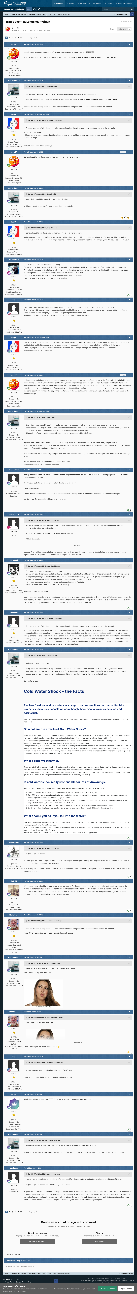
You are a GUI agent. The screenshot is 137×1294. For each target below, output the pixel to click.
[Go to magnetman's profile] (13, 479)
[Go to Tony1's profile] (13, 308)
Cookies (28, 1282)
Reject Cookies (126, 1289)
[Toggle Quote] (27, 86)
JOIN (29, 9)
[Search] (132, 9)
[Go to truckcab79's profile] (13, 523)
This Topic (123, 9)
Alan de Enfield (14, 81)
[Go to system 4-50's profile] (13, 1103)
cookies (18, 1289)
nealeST (17, 28)
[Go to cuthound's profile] (13, 569)
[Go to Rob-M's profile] (13, 890)
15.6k (15, 586)
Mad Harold (14, 260)
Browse (59, 3)
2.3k (14, 285)
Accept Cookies (108, 1289)
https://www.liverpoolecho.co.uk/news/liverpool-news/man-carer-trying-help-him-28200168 (59, 52)
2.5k (14, 325)
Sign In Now (99, 1241)
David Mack (14, 612)
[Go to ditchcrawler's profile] (13, 924)
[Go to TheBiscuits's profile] (13, 851)
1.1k (14, 536)
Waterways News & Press (39, 30)
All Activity (84, 3)
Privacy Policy (9, 1282)
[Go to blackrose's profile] (13, 1177)
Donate (109, 3)
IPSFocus (16, 1279)
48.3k (14, 102)
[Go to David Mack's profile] (13, 621)
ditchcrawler (14, 915)
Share (111, 29)
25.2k (15, 491)
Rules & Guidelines (125, 3)
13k (14, 140)
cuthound (14, 560)
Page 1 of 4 (33, 38)
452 (14, 66)
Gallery (98, 3)
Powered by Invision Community (107, 1283)
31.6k (15, 1189)
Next (20, 38)
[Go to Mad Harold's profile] (13, 268)
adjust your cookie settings (73, 1289)
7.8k (14, 903)
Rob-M (14, 881)
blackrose (14, 1168)
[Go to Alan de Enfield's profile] (13, 89)
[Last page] (25, 38)
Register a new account (38, 1241)
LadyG (14, 114)
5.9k (14, 1120)
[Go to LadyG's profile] (13, 123)
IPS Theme (6, 1279)
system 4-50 (14, 1094)
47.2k (15, 940)
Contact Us (20, 1282)
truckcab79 (14, 514)
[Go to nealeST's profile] (8, 29)
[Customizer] (34, 9)
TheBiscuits (14, 842)
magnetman (14, 470)
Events (71, 3)
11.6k (15, 864)
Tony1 (13, 300)
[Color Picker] (39, 9)
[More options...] (130, 44)
